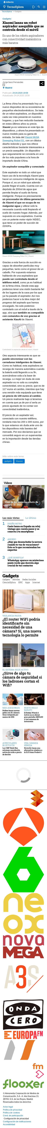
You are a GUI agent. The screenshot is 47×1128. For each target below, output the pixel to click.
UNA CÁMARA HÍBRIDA (31, 744)
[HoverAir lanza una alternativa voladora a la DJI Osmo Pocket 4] (34, 735)
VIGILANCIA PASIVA (12, 615)
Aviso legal (8, 1107)
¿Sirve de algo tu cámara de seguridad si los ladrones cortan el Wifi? (22, 679)
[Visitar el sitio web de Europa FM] (23, 1039)
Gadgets (11, 576)
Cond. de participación (13, 1116)
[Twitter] (4, 85)
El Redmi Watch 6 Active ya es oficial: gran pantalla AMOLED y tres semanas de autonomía (33, 717)
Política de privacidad (12, 1110)
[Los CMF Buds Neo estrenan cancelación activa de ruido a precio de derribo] (13, 735)
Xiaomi (19, 461)
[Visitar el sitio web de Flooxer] (23, 1088)
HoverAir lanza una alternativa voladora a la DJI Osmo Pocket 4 (33, 750)
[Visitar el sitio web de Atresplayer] (23, 1078)
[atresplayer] (33, 7)
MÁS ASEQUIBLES (11, 707)
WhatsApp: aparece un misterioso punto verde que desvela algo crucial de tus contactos (26, 563)
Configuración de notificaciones (17, 1122)
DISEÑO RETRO (15, 523)
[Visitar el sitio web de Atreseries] (23, 998)
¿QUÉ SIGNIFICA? (16, 557)
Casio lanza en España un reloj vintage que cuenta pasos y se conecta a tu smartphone (24, 529)
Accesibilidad (9, 1124)
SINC (20, 582)
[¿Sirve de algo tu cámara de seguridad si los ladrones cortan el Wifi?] (23, 655)
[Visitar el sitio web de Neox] (23, 933)
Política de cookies (11, 1113)
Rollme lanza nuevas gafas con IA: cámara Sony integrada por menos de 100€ (11, 713)
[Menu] (43, 7)
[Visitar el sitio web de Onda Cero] (23, 1029)
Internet (36, 582)
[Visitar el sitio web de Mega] (23, 957)
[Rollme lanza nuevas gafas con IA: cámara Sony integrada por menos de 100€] (13, 699)
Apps (27, 582)
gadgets (8, 461)
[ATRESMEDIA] (23, 806)
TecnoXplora (7, 11)
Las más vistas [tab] (11, 517)
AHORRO (12, 539)
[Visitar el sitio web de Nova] (23, 945)
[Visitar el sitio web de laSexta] (23, 892)
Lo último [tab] (30, 517)
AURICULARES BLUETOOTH (10, 744)
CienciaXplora (9, 582)
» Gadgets (17, 11)
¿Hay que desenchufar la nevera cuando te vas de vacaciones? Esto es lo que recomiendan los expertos (25, 546)
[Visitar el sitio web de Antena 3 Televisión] (23, 845)
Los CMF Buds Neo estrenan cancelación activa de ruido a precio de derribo (12, 751)
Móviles (16, 579)
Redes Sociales (29, 579)
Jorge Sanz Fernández (13, 82)
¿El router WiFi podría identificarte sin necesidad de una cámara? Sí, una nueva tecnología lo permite (22, 627)
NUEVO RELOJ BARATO (31, 708)
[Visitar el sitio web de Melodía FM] (23, 1068)
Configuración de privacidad (16, 1119)
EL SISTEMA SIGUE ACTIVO (15, 669)
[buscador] (38, 7)
